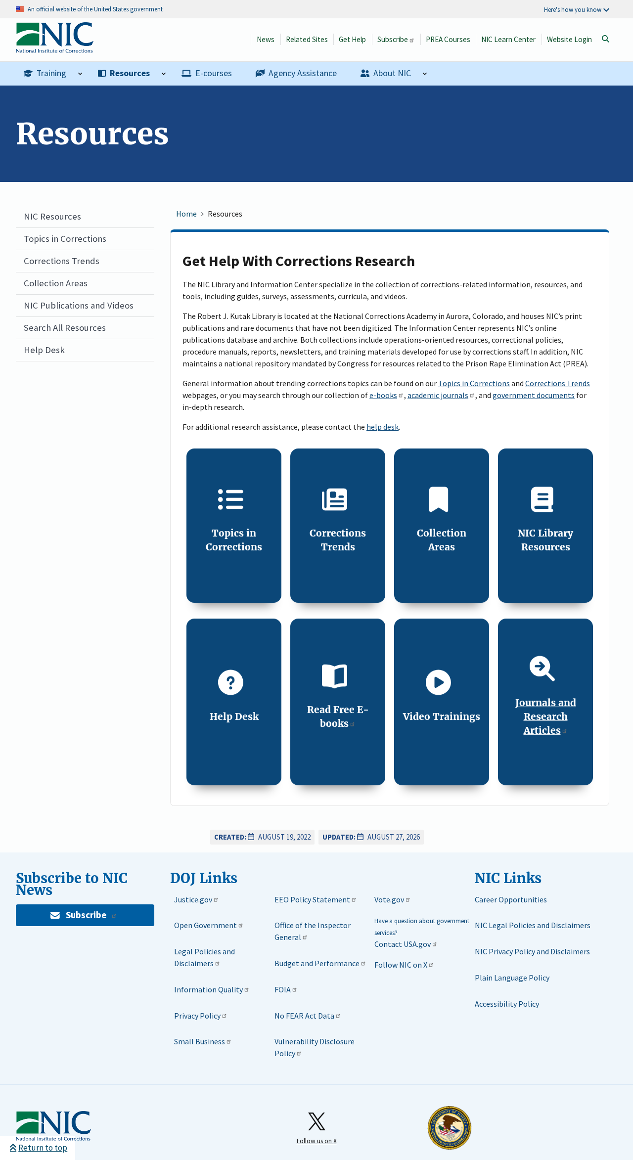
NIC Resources (52, 216)
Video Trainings (441, 716)
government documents (534, 395)
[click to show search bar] (605, 39)
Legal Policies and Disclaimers (204, 957)
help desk (382, 427)
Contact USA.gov (402, 944)
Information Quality (208, 989)
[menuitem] (53, 74)
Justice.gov (193, 899)
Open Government (205, 925)
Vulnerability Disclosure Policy (314, 1047)
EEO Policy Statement (312, 899)
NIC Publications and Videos (79, 305)
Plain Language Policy (512, 977)
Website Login (569, 39)
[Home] (54, 47)
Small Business (199, 1041)
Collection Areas (56, 283)
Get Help (352, 39)
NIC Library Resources (545, 540)
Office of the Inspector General (312, 931)
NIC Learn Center (508, 39)
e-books (383, 395)
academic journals (437, 395)
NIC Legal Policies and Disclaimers (532, 925)
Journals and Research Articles (545, 716)
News (265, 39)
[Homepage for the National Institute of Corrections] (53, 1126)
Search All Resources (65, 327)
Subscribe (392, 39)
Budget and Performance (317, 963)
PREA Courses (448, 39)
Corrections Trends (61, 261)
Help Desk (44, 350)
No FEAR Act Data (304, 1016)
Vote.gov (389, 899)
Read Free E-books (338, 716)
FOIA (282, 989)
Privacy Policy (197, 1016)
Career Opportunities (511, 899)
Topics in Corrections (65, 238)
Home (186, 214)
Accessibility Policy (507, 1004)
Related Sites (307, 39)
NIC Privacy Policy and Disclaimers (532, 951)
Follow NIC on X (400, 965)
